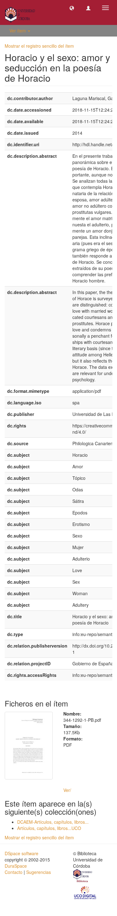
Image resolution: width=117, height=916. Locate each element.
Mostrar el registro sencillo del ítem (39, 46)
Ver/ (67, 790)
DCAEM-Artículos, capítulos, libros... (53, 822)
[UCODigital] (85, 892)
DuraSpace (16, 866)
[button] (71, 7)
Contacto (13, 872)
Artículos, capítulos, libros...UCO (49, 828)
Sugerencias (38, 872)
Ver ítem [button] (18, 30)
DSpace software (21, 853)
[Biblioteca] (83, 877)
